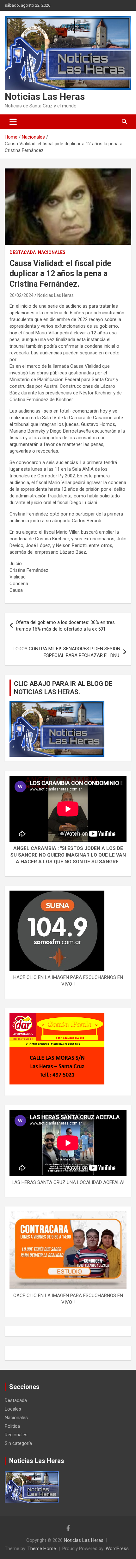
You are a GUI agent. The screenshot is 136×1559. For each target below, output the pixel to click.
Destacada (22, 252)
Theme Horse (42, 1548)
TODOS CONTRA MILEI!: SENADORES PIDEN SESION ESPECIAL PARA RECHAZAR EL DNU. (66, 652)
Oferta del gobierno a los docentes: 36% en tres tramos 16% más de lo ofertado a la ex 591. (65, 625)
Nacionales (51, 252)
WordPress (117, 1548)
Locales (13, 1409)
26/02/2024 (21, 295)
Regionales (16, 1435)
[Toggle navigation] (13, 121)
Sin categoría (18, 1443)
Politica (12, 1426)
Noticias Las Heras (45, 96)
